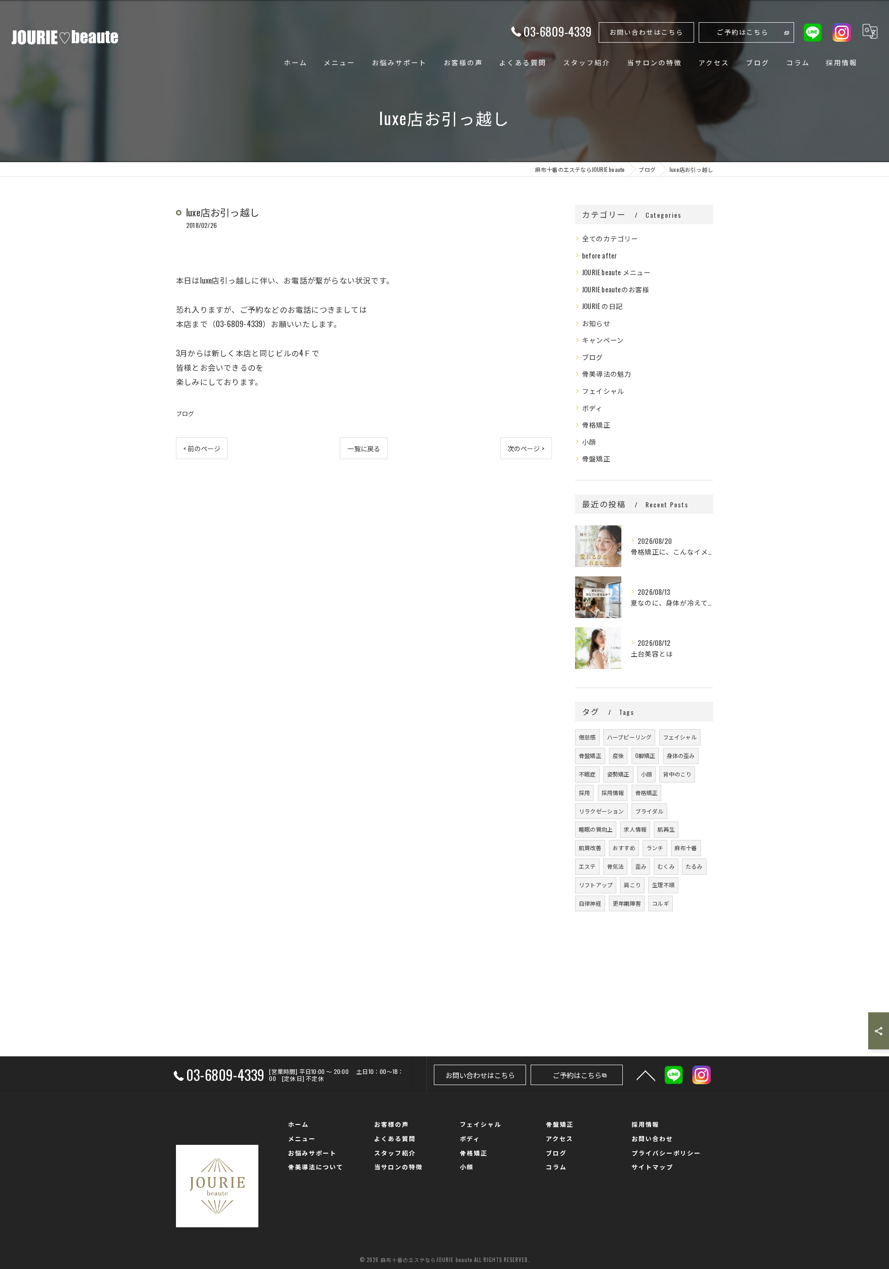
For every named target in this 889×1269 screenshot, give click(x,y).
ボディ (592, 408)
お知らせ (596, 323)
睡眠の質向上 (596, 829)
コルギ (660, 903)
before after (599, 255)
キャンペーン (603, 340)
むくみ (666, 866)
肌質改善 (590, 848)
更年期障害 (627, 903)
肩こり (632, 885)
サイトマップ (652, 1166)
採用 (584, 792)
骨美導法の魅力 (606, 374)
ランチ (655, 848)
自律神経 (590, 903)
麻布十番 (686, 848)
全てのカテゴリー (610, 238)
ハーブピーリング (629, 737)
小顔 (589, 442)
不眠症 (587, 774)
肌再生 (666, 829)
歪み (640, 866)
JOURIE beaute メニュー (616, 272)
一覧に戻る (363, 448)
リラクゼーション (601, 811)
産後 (618, 755)
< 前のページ (201, 448)
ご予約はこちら (743, 32)
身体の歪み (681, 755)
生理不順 (663, 885)
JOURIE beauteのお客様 (615, 289)
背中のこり (677, 774)
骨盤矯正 (596, 458)
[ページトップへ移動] (646, 1075)
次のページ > (526, 448)
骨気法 (615, 866)
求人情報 (635, 829)
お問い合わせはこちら (646, 32)
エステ (587, 866)
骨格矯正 (596, 424)
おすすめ (624, 848)
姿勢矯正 (618, 774)
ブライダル (649, 811)
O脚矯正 (645, 755)
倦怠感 (587, 737)
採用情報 (612, 792)
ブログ (185, 413)
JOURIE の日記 (602, 306)
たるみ (694, 866)
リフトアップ (596, 885)
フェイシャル (603, 391)
